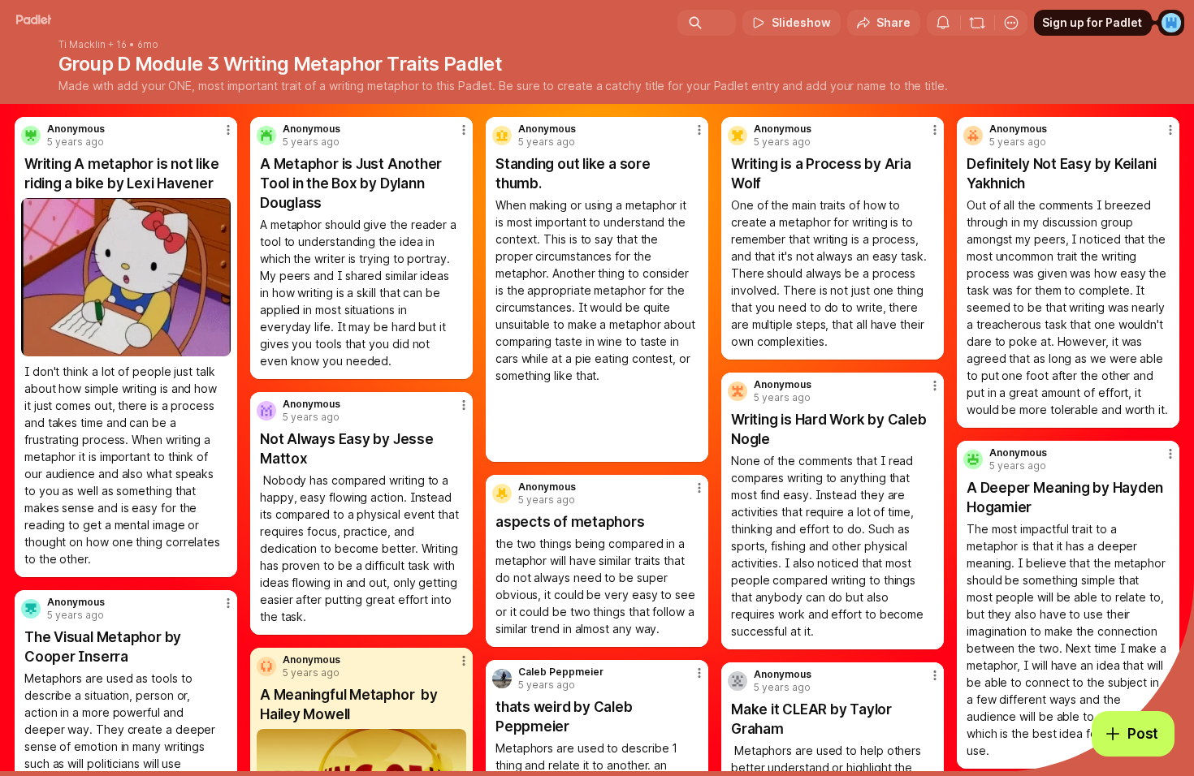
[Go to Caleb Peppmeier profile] (502, 678)
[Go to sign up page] (1171, 23)
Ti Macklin (82, 44)
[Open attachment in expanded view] (126, 277)
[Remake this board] (977, 23)
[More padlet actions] (1011, 23)
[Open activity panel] (943, 23)
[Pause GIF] (217, 343)
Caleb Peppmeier (560, 672)
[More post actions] (228, 129)
